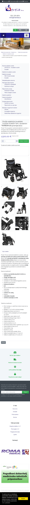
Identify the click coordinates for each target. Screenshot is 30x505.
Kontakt (20, 1)
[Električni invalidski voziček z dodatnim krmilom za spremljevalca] (22, 193)
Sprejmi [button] (23, 498)
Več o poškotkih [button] (6, 502)
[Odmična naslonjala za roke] (8, 238)
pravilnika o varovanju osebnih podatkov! (11, 396)
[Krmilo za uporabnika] (8, 223)
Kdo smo (6, 1)
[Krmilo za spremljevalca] (22, 223)
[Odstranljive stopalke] (8, 208)
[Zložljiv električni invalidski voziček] (15, 170)
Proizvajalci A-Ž (15, 429)
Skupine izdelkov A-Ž (15, 426)
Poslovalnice (13, 1)
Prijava (25, 392)
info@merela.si (15, 18)
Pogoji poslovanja (15, 432)
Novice (26, 1)
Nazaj (3, 342)
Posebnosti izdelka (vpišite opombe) (10, 145)
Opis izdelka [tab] (5, 251)
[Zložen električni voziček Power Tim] (22, 208)
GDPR (15, 434)
